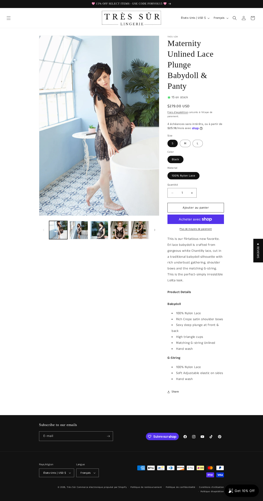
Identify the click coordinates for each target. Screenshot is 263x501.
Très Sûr (72, 487)
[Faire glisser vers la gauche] (43, 229)
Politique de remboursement (146, 487)
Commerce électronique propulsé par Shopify (102, 487)
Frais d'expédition (177, 112)
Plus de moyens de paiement (196, 229)
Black (175, 159)
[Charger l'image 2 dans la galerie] (78, 230)
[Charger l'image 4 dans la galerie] (119, 230)
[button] (8, 18)
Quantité (172, 185)
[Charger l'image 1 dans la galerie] (58, 230)
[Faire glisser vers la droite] (154, 229)
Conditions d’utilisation (211, 487)
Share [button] (175, 392)
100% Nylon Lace (183, 176)
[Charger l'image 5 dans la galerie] (140, 230)
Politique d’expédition (212, 491)
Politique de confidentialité (180, 487)
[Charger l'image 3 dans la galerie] (99, 230)
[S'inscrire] (108, 436)
